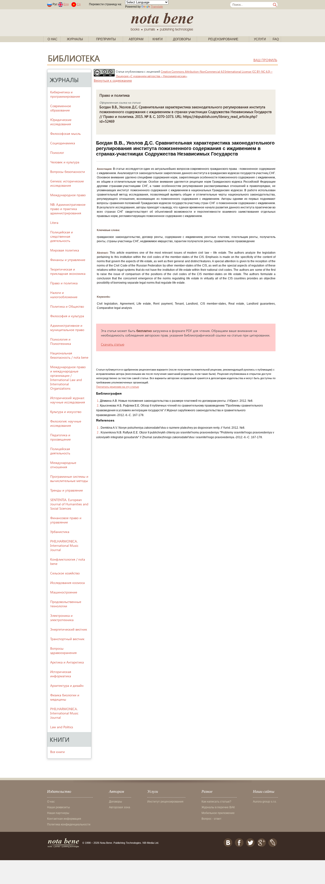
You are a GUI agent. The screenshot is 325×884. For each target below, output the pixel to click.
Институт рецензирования (165, 801)
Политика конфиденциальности (68, 824)
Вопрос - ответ (212, 818)
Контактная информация (64, 818)
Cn (79, 4)
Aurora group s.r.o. (265, 801)
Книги (157, 39)
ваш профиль (265, 60)
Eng (66, 4)
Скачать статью (112, 344)
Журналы (75, 39)
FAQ (276, 39)
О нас (52, 39)
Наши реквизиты (58, 807)
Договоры (182, 39)
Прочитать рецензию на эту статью (117, 386)
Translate (157, 6)
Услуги (260, 39)
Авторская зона (119, 807)
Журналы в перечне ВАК (218, 807)
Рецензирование (223, 39)
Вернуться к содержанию (113, 80)
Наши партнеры (58, 813)
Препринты (106, 39)
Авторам (136, 39)
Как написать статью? (216, 801)
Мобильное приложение (218, 813)
